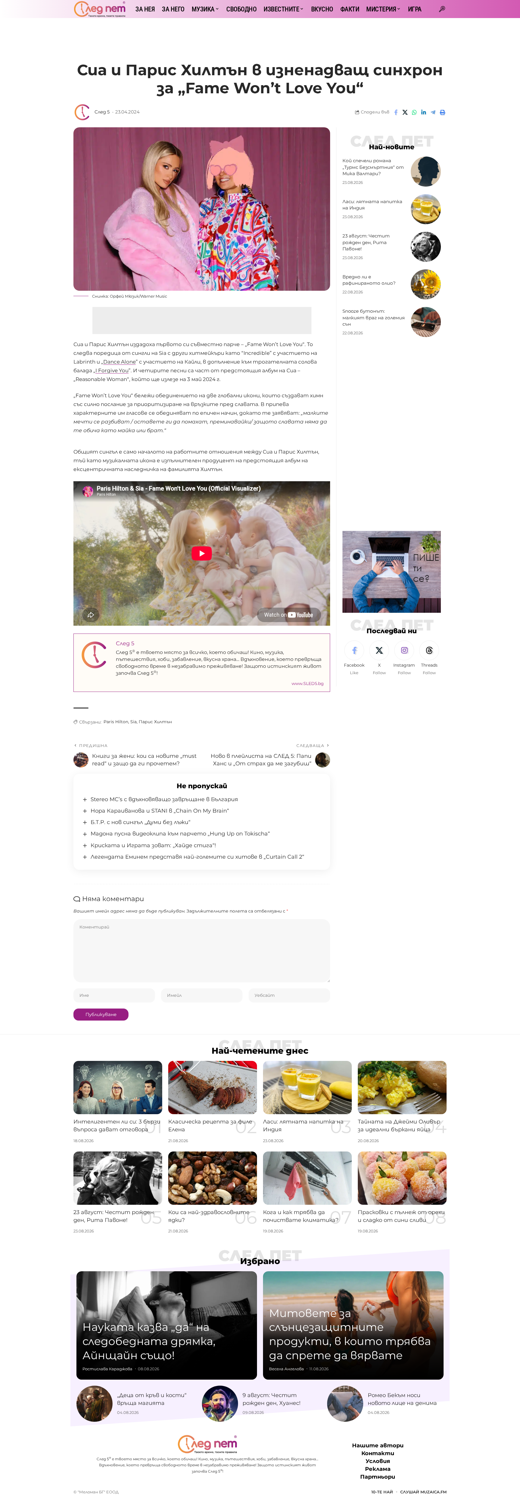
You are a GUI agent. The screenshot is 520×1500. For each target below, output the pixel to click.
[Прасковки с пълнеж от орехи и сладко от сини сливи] (402, 1178)
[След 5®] (99, 9)
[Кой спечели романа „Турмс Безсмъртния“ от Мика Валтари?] (426, 172)
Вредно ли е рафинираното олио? (369, 280)
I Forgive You (111, 370)
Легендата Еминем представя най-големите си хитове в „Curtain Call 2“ (197, 857)
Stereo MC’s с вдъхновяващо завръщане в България (164, 799)
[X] (379, 658)
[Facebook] (354, 658)
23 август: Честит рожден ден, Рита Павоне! (366, 242)
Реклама (378, 1469)
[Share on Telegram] (433, 112)
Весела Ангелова (286, 1368)
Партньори (377, 1477)
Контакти (377, 1453)
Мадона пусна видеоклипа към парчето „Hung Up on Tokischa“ (180, 833)
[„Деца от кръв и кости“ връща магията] (94, 1404)
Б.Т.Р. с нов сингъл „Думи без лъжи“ (140, 822)
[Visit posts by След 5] (82, 112)
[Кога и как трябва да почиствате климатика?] (307, 1178)
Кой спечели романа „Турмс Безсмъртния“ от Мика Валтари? (373, 167)
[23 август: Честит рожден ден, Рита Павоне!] (426, 247)
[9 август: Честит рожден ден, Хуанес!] (220, 1404)
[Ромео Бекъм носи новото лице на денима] (345, 1404)
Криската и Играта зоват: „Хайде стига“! (153, 845)
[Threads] (429, 658)
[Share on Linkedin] (423, 112)
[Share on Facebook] (396, 112)
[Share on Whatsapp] (414, 112)
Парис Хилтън (155, 721)
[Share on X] (405, 112)
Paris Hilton (116, 721)
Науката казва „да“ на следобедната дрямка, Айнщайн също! (148, 1341)
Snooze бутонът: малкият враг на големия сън (373, 317)
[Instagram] (404, 658)
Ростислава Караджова (107, 1368)
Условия (378, 1461)
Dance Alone (119, 362)
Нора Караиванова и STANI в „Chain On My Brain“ (160, 810)
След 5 (102, 112)
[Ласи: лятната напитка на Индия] (426, 209)
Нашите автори (378, 1445)
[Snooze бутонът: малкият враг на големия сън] (426, 322)
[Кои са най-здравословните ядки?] (212, 1178)
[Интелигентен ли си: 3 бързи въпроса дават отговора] (117, 1087)
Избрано (260, 1261)
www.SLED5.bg (308, 683)
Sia (133, 721)
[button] (442, 9)
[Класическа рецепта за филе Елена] (212, 1087)
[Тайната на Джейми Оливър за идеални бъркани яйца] (402, 1087)
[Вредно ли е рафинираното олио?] (426, 284)
